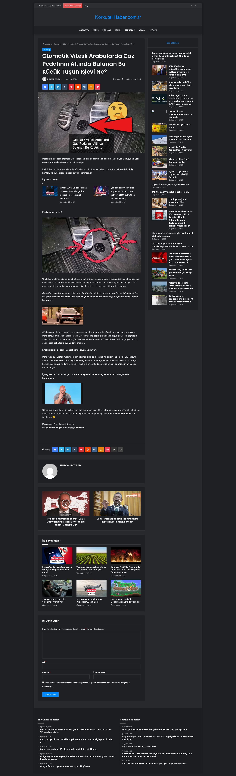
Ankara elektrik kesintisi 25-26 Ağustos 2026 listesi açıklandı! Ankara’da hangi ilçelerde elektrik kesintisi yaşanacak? (181, 218)
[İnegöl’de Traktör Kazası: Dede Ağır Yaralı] (159, 151)
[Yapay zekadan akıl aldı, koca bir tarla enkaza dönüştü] (91, 555)
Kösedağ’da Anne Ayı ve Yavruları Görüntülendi (180, 138)
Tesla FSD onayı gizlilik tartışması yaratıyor (53, 600)
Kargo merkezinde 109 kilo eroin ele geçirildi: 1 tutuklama (180, 85)
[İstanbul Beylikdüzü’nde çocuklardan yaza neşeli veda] (159, 273)
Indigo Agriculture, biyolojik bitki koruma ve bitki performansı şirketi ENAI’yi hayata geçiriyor (181, 99)
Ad (44, 662)
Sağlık (118, 30)
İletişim (153, 30)
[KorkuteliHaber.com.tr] (118, 17)
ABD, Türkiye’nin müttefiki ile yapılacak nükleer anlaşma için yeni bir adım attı (180, 70)
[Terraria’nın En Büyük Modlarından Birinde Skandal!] (126, 588)
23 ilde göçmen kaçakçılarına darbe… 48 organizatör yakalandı (181, 299)
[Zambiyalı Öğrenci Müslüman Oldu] (159, 203)
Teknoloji (130, 30)
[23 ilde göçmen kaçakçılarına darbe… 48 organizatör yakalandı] (159, 300)
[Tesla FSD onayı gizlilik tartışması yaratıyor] (57, 588)
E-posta (46, 672)
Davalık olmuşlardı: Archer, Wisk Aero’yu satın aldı (89, 600)
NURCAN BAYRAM (54, 79)
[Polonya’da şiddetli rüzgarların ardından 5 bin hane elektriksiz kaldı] (159, 287)
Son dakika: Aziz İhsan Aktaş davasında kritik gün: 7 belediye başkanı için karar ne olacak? (180, 258)
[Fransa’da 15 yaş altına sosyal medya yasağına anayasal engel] (57, 555)
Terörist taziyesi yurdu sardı (95, 6)
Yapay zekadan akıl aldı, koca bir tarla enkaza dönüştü (91, 568)
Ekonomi (106, 30)
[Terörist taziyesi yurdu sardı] (159, 128)
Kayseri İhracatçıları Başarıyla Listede (171, 184)
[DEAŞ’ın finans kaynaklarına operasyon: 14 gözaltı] (159, 115)
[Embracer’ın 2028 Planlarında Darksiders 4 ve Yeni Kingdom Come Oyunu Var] (126, 555)
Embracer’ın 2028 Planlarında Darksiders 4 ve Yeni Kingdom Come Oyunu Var (125, 570)
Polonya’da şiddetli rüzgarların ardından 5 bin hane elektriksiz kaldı (181, 286)
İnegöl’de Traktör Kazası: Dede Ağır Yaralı (180, 148)
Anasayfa (84, 30)
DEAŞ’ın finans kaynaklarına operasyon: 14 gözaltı (181, 114)
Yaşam (142, 30)
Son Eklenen (173, 43)
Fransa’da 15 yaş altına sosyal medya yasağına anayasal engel (57, 570)
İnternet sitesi (99, 672)
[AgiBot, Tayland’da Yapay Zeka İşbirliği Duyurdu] (159, 175)
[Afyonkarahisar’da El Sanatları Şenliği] (159, 163)
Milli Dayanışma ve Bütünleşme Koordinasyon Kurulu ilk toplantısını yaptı (172, 245)
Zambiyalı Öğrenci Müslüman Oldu (178, 201)
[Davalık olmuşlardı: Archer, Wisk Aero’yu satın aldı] (91, 588)
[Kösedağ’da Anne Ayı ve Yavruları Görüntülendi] (159, 139)
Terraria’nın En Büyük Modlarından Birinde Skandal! (125, 600)
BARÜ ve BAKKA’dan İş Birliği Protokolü (170, 192)
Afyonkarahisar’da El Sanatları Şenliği (179, 160)
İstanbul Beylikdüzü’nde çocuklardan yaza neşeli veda (181, 272)
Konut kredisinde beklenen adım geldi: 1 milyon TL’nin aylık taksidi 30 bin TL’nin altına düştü (171, 56)
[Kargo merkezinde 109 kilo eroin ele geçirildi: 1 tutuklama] (159, 86)
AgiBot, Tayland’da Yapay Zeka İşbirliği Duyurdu (178, 174)
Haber (96, 30)
